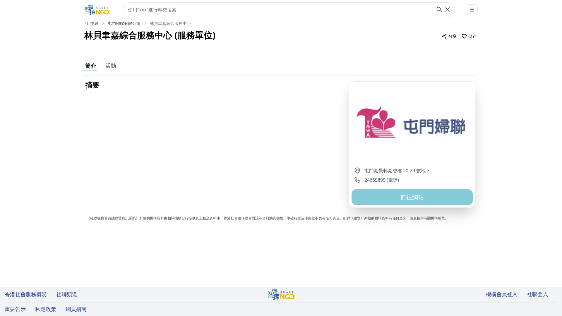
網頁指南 (76, 308)
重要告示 (15, 308)
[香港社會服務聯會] (97, 9)
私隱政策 (45, 308)
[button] (412, 124)
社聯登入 (537, 294)
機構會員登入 (502, 294)
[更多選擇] (472, 9)
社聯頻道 (66, 294)
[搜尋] (439, 9)
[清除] (447, 9)
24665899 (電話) (381, 180)
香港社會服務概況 (26, 294)
